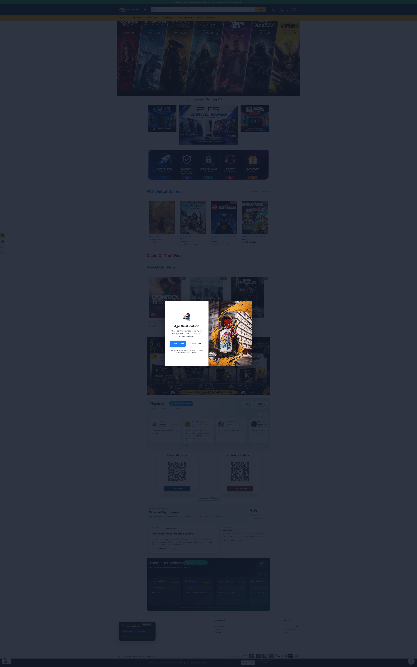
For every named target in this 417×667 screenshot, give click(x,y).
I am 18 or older (178, 344)
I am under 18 (196, 344)
